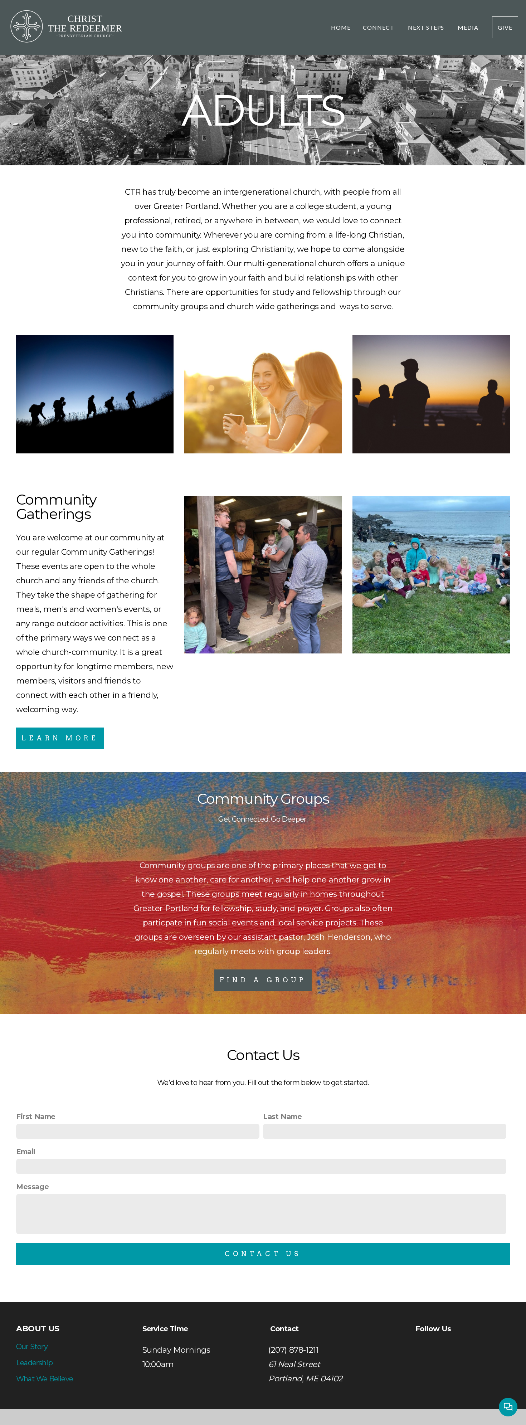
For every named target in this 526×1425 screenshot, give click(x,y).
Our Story (32, 1346)
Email (25, 1151)
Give (505, 27)
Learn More (60, 738)
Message (32, 1186)
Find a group (263, 980)
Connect (379, 27)
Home (341, 27)
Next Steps (427, 27)
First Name (35, 1116)
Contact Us (263, 1254)
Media (469, 27)
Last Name (282, 1116)
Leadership (34, 1362)
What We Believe (44, 1379)
